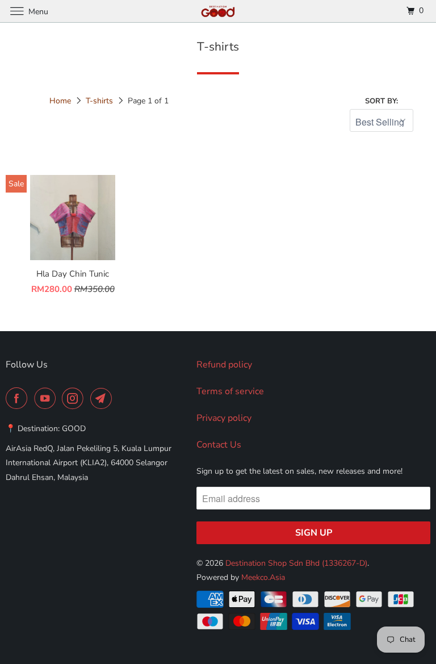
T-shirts (99, 100)
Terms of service (230, 391)
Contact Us (218, 445)
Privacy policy (223, 418)
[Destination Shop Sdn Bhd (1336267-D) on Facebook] (19, 398)
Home (60, 100)
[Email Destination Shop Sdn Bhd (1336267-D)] (103, 398)
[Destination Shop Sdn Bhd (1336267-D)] (218, 11)
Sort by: (381, 101)
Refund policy (224, 364)
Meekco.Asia (263, 577)
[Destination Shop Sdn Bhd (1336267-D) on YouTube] (47, 398)
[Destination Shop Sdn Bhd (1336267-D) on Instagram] (75, 398)
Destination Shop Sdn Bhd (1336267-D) (296, 563)
